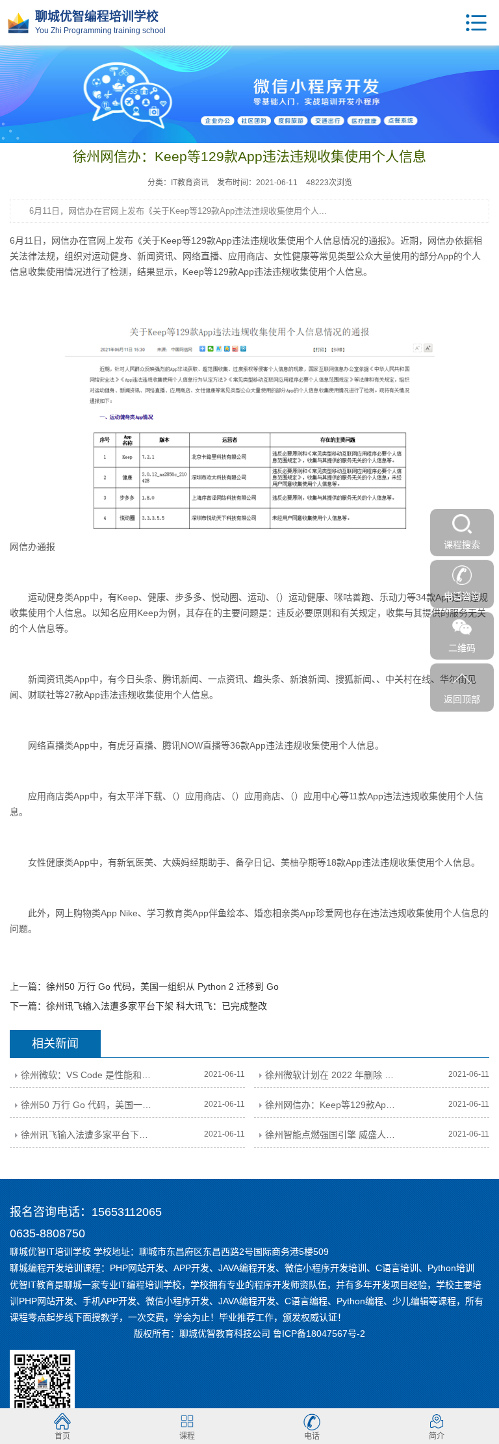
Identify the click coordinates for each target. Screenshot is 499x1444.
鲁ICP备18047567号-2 (319, 1333)
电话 (312, 1436)
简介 (436, 1436)
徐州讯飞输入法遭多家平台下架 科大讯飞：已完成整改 (156, 1006)
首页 (62, 1436)
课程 (187, 1436)
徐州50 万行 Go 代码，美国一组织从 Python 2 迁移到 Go (162, 986)
